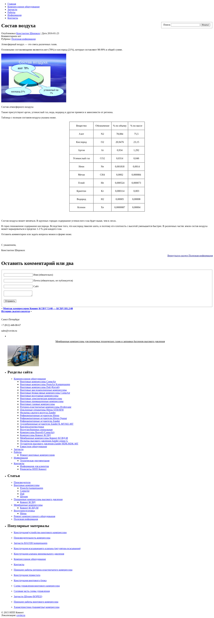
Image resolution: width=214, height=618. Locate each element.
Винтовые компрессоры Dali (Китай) (40, 387)
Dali (22, 493)
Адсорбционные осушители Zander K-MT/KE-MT (46, 424)
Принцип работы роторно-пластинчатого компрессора (43, 569)
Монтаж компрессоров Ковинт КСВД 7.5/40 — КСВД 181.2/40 (38, 308)
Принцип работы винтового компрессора (36, 601)
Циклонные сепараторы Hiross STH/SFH (42, 409)
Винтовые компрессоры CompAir (38, 381)
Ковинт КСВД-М (29, 507)
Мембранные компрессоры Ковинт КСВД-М (44, 438)
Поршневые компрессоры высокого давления (38, 499)
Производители (22, 482)
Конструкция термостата (27, 575)
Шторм (24, 496)
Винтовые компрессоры (26, 485)
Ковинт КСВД (27, 502)
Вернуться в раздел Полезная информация (190, 255)
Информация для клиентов (34, 466)
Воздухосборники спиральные (36, 429)
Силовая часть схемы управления (32, 591)
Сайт (36, 286)
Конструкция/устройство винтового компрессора (40, 532)
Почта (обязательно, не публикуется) (53, 280)
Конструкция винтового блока (30, 580)
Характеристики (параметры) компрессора (36, 607)
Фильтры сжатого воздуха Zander (38, 412)
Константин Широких (28, 33)
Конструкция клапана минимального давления (39, 553)
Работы (11, 12)
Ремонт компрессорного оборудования (34, 516)
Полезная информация (23, 39)
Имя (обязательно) (43, 274)
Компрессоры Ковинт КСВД (35, 435)
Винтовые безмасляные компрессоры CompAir (45, 393)
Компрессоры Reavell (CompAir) (37, 432)
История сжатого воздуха (15, 311)
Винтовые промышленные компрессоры (41, 401)
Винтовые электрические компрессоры (41, 398)
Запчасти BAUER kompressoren (30, 543)
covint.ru (20, 615)
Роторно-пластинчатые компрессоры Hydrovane (45, 407)
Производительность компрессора (32, 537)
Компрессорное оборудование (24, 6)
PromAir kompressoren (31, 488)
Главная (12, 4)
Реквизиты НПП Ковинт (33, 469)
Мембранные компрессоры (28, 505)
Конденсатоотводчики (32, 426)
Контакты (13, 18)
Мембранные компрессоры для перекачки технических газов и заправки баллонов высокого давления (110, 341)
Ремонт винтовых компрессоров (37, 455)
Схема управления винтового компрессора (37, 585)
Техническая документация (34, 460)
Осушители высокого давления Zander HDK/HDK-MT (49, 443)
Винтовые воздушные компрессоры (39, 395)
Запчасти (12, 9)
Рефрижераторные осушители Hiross (39, 415)
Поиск (166, 24)
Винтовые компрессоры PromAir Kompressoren (45, 384)
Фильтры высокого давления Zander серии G (44, 441)
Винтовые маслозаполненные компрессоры (43, 390)
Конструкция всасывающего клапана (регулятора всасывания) (47, 548)
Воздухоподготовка (24, 510)
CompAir (24, 491)
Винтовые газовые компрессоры (37, 404)
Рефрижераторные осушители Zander (40, 421)
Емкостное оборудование (33, 446)
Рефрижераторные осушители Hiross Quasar (43, 418)
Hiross (23, 513)
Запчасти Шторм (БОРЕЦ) (28, 596)
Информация (14, 15)
